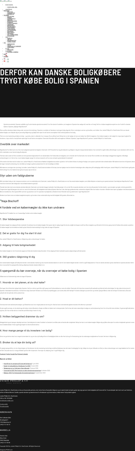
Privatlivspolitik (4, 406)
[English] (8, 59)
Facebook (3, 354)
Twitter (8, 354)
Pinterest (20, 354)
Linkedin (25, 354)
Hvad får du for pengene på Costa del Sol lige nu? (18, 363)
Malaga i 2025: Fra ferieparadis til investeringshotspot (19, 373)
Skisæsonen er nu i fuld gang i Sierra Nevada (16, 368)
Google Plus (13, 354)
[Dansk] (8, 61)
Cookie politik (4, 404)
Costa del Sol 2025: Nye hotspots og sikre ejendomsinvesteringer (22, 370)
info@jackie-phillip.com (6, 400)
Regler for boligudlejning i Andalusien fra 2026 (17, 366)
